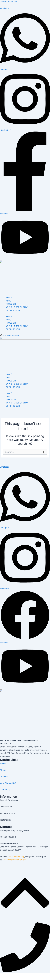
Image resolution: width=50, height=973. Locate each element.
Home (2, 763)
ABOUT (9, 301)
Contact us (5, 789)
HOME (9, 297)
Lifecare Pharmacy (8, 1)
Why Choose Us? (8, 783)
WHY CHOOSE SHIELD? (17, 307)
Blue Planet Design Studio (14, 860)
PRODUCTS (11, 304)
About (2, 770)
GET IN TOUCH (13, 310)
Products (4, 776)
